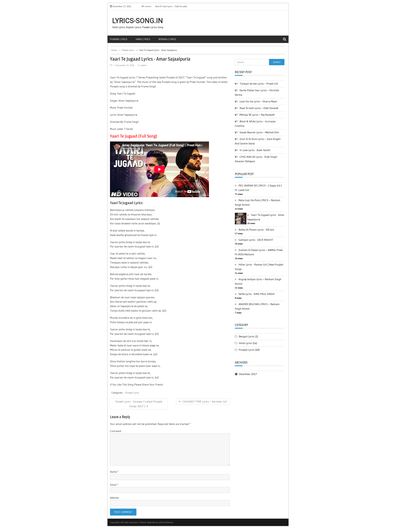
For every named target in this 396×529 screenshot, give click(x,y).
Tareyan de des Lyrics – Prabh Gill (259, 83)
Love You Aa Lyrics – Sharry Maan (258, 101)
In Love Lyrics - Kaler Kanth (255, 150)
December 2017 (248, 374)
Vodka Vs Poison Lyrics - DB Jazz (256, 229)
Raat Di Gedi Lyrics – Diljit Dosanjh (170, 6)
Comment (115, 431)
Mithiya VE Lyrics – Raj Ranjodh (257, 114)
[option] (182, 6)
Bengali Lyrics (167, 39)
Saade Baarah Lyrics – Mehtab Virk (259, 132)
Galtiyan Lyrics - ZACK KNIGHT (256, 239)
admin (143, 65)
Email (114, 484)
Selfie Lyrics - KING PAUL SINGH (257, 294)
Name (114, 471)
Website (114, 497)
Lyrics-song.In (137, 21)
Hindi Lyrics (143, 39)
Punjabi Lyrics (118, 39)
